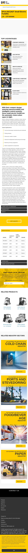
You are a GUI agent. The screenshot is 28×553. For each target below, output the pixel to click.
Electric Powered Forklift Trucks (9, 7)
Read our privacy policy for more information (10, 518)
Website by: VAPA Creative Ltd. (7, 526)
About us (3, 503)
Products (3, 500)
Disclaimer (3, 522)
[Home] (5, 2)
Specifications (6, 230)
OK (14, 550)
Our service (3, 505)
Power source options (8, 263)
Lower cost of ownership (9, 206)
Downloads (5, 261)
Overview (4, 104)
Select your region (9, 283)
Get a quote (14, 221)
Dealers (2, 507)
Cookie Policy (4, 547)
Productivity (5, 209)
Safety (4, 211)
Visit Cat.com (4, 524)
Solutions (3, 501)
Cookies (2, 520)
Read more (20, 371)
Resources (3, 509)
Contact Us (3, 516)
